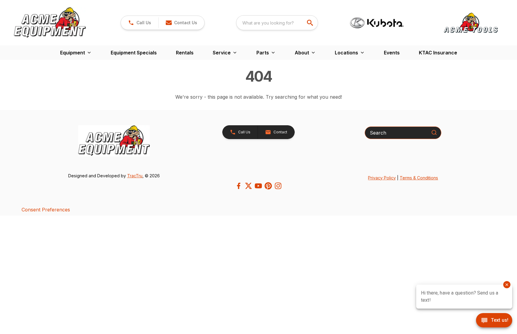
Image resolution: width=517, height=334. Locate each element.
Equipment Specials (134, 53)
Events (392, 53)
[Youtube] (258, 186)
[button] (139, 22)
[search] (310, 23)
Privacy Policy (382, 177)
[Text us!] (494, 320)
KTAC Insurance (438, 53)
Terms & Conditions (419, 177)
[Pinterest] (268, 186)
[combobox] (277, 23)
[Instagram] (278, 186)
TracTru (134, 175)
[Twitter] (248, 186)
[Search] (434, 132)
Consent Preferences (46, 210)
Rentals (185, 53)
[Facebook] (238, 186)
